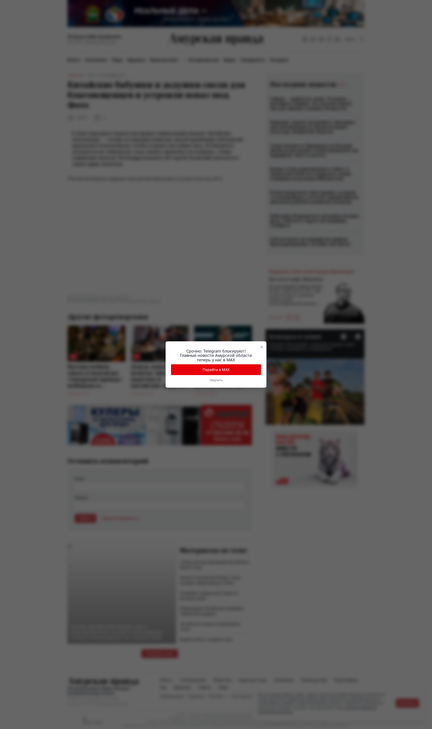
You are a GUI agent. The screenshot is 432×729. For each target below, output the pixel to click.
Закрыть (216, 380)
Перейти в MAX (216, 369)
